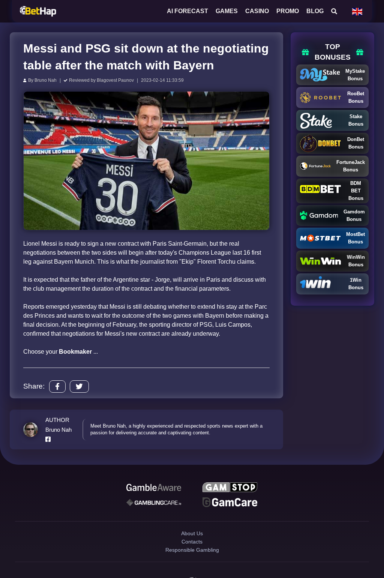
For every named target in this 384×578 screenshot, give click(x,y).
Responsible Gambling (192, 566)
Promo (287, 11)
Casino (257, 11)
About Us (192, 540)
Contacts (192, 553)
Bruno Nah (45, 80)
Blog (315, 11)
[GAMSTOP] (230, 488)
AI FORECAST (187, 11)
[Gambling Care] (153, 505)
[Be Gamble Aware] (153, 488)
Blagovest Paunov (115, 80)
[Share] (57, 386)
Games (227, 11)
